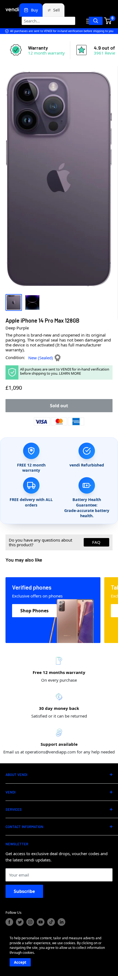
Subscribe (24, 891)
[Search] (96, 21)
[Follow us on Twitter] (20, 922)
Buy (34, 10)
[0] (108, 21)
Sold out (59, 406)
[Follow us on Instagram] (30, 922)
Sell (56, 10)
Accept (20, 962)
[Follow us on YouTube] (40, 922)
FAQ (96, 542)
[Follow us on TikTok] (51, 922)
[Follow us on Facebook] (9, 922)
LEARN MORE (70, 373)
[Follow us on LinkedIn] (61, 922)
